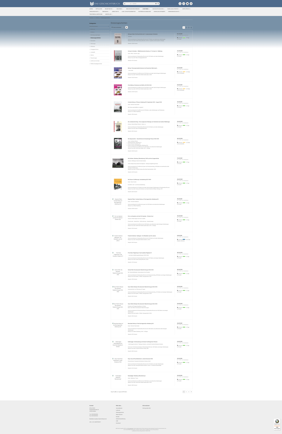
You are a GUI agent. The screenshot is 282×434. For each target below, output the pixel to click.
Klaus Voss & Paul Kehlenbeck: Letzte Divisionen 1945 (140, 358)
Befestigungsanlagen (95, 35)
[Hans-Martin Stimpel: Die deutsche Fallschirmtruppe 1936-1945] (117, 291)
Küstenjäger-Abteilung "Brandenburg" (137, 375)
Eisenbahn (93, 40)
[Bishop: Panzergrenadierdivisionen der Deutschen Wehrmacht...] (117, 72)
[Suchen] (158, 3)
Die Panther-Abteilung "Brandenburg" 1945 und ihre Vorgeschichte (143, 158)
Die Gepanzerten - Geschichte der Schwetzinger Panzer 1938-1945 (143, 138)
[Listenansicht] (126, 27)
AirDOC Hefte (115, 11)
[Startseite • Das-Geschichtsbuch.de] (104, 5)
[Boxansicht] (123, 27)
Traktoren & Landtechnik (95, 14)
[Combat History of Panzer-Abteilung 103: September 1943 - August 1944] (117, 106)
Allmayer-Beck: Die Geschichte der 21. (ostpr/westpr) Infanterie (142, 34)
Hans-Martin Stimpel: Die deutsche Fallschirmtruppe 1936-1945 (142, 286)
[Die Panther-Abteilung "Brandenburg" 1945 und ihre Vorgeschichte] (117, 163)
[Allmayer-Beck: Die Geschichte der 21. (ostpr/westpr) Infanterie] (117, 38)
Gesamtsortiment (93, 26)
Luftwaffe (93, 52)
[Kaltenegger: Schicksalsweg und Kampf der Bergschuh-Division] (117, 346)
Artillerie (92, 32)
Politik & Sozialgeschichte (96, 63)
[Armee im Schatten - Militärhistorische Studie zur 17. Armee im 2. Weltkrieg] (117, 55)
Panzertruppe (94, 58)
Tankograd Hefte (93, 11)
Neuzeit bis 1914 (108, 8)
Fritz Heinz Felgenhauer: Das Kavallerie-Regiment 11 (140, 252)
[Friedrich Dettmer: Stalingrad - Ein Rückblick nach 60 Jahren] (117, 240)
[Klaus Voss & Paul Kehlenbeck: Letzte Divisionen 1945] (117, 363)
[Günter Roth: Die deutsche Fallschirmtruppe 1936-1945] (117, 274)
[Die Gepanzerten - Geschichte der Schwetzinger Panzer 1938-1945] (117, 143)
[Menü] (280, 419)
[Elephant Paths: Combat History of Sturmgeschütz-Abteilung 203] (117, 203)
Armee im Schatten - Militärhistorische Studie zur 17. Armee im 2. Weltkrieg (145, 51)
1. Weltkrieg (119, 8)
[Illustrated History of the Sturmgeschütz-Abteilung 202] (117, 328)
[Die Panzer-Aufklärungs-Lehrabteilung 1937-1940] (117, 184)
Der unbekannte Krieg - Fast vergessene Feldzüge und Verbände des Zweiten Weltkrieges (149, 121)
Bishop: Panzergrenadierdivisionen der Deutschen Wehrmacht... (143, 68)
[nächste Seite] (189, 27)
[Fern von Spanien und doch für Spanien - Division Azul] (117, 220)
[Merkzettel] (183, 3)
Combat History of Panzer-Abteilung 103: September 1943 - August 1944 (145, 102)
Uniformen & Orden (95, 60)
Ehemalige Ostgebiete (159, 11)
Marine (92, 55)
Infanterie (93, 46)
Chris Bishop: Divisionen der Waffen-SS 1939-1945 (140, 85)
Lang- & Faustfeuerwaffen (128, 11)
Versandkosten (186, 35)
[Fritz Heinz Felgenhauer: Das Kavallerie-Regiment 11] (117, 257)
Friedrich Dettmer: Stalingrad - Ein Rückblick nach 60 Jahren (142, 235)
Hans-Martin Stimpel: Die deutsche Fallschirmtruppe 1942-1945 (142, 303)
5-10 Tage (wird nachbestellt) (183, 72)
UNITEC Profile (186, 8)
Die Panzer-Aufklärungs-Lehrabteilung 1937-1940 (139, 179)
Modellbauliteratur (172, 8)
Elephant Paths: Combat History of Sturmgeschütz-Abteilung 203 (143, 199)
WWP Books (105, 11)
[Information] (156, 3)
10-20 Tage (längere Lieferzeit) (183, 240)
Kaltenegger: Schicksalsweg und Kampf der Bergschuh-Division (142, 341)
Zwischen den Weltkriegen (132, 8)
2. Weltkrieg (145, 8)
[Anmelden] (180, 3)
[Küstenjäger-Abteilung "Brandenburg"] (117, 380)
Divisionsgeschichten (96, 38)
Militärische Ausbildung (144, 11)
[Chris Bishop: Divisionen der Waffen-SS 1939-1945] (117, 89)
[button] (127, 3)
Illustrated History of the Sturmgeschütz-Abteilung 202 (141, 323)
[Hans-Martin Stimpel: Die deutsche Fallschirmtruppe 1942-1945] (117, 308)
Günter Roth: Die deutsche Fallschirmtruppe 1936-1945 (141, 269)
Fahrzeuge (93, 43)
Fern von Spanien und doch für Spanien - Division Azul (140, 216)
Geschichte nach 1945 (157, 8)
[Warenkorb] (187, 3)
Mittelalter (99, 8)
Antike (91, 8)
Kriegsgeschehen (95, 49)
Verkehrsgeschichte (173, 11)
